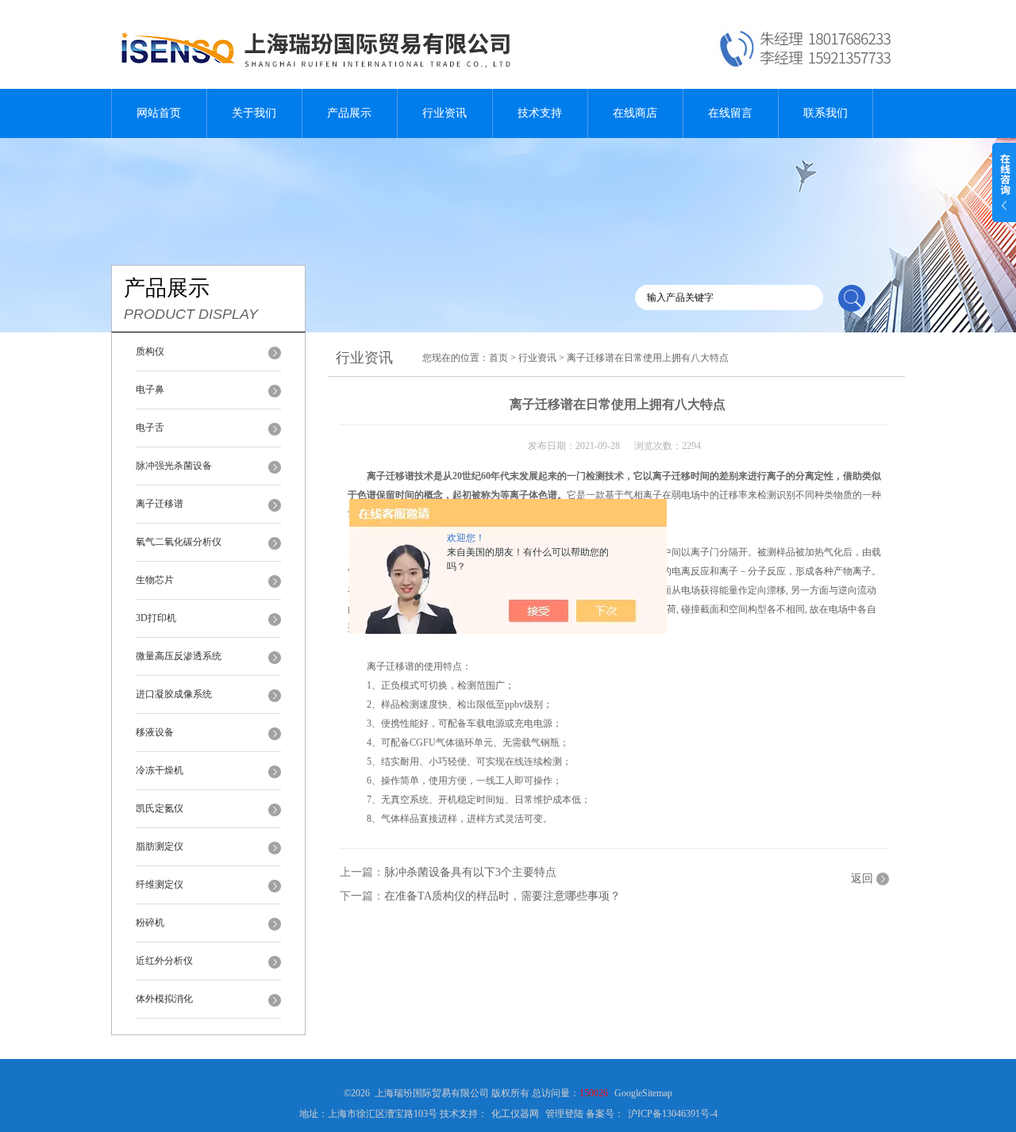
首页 (498, 357)
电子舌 (150, 427)
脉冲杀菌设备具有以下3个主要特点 (470, 872)
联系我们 (825, 113)
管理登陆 (564, 1113)
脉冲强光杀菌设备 (174, 465)
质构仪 (150, 351)
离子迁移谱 (159, 503)
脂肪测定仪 (159, 846)
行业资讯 (444, 113)
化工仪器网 (515, 1113)
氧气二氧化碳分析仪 (178, 541)
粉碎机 (150, 922)
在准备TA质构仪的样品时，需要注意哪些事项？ (502, 896)
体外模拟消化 (164, 998)
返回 (862, 878)
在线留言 (730, 113)
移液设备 (155, 732)
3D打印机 (156, 618)
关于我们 (254, 113)
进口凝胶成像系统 (174, 694)
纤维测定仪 (159, 884)
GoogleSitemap (643, 1093)
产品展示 (349, 113)
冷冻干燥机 (159, 770)
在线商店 (635, 113)
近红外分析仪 (164, 960)
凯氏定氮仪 (159, 808)
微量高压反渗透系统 (178, 656)
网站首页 (159, 113)
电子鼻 (150, 389)
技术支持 (540, 113)
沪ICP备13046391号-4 (673, 1113)
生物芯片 (155, 579)
